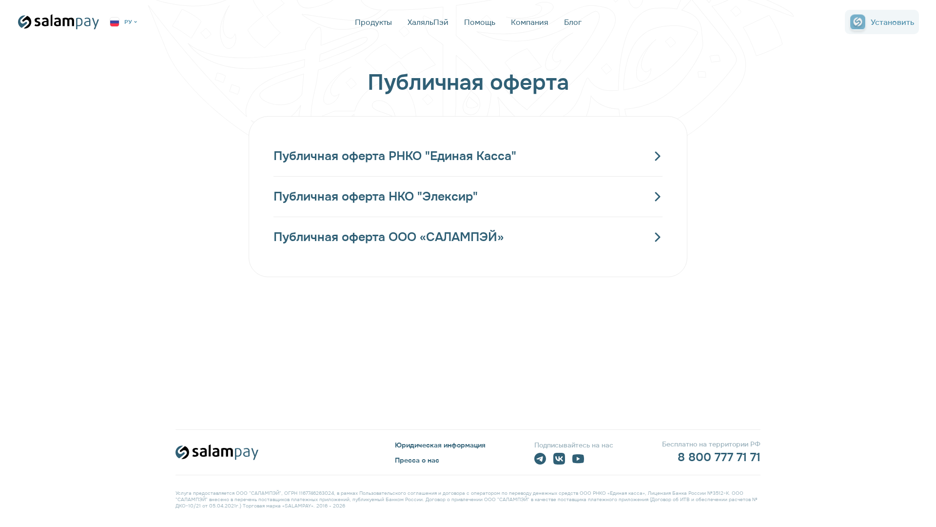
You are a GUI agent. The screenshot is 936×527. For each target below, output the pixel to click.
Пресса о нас (417, 460)
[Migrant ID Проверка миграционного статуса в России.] (535, 34)
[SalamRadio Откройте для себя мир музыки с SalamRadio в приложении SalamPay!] (431, 34)
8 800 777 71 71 (719, 457)
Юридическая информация (440, 445)
